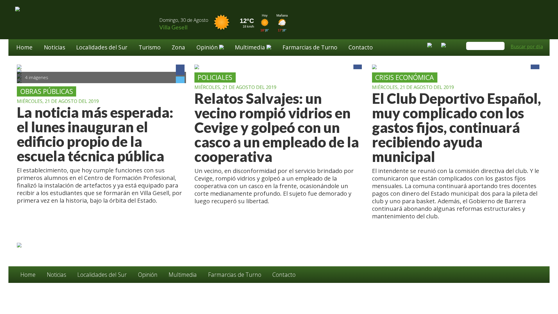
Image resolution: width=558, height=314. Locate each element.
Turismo (150, 47)
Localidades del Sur (101, 47)
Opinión (148, 274)
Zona (178, 47)
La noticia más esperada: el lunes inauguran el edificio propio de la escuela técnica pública (95, 134)
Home (24, 47)
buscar (499, 46)
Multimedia (183, 274)
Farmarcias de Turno (309, 47)
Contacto (360, 47)
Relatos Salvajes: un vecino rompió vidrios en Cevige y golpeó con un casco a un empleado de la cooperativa (276, 127)
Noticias (54, 47)
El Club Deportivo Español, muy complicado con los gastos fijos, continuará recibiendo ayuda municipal (456, 127)
